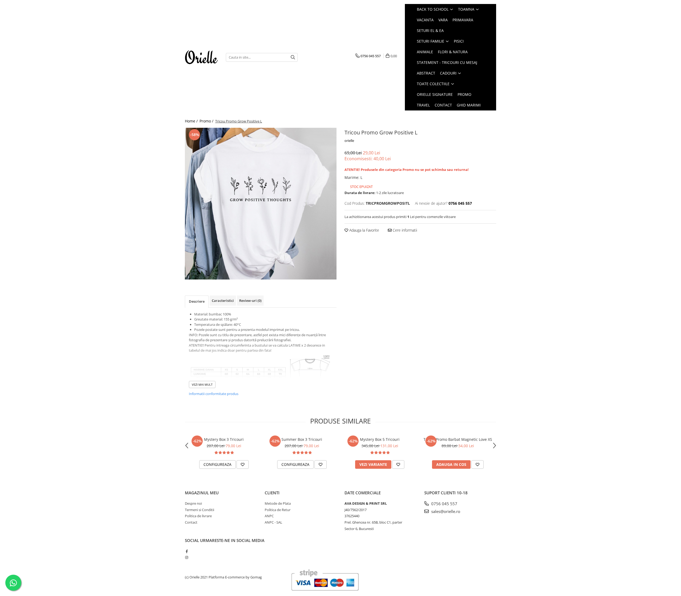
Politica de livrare (198, 515)
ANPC (269, 515)
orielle (349, 140)
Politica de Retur (277, 509)
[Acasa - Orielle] (201, 57)
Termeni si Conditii (199, 509)
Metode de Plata (278, 503)
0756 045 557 (443, 503)
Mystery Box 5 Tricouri (380, 439)
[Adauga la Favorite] (242, 464)
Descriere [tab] (197, 301)
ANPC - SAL (273, 522)
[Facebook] (186, 551)
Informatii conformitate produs (213, 393)
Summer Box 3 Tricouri (301, 439)
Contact (443, 105)
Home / (192, 121)
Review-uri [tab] (250, 300)
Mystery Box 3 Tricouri (224, 439)
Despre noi (193, 503)
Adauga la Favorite (363, 230)
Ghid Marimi (469, 105)
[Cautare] (293, 57)
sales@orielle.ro (445, 511)
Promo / (207, 121)
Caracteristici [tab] (223, 300)
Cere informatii (404, 230)
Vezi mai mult (202, 385)
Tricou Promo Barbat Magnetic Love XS (457, 439)
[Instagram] (186, 557)
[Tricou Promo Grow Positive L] (261, 203)
